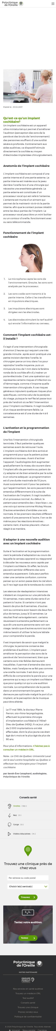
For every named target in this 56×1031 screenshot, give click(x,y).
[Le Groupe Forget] (28, 981)
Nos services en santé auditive (28, 989)
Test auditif (28, 998)
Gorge (18, 824)
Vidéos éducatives (24, 834)
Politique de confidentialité (28, 1016)
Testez (24, 938)
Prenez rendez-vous (28, 1012)
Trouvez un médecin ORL (28, 993)
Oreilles (20, 806)
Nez (17, 815)
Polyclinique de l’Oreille (16, 776)
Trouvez (25, 897)
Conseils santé (28, 797)
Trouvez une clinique (28, 1007)
